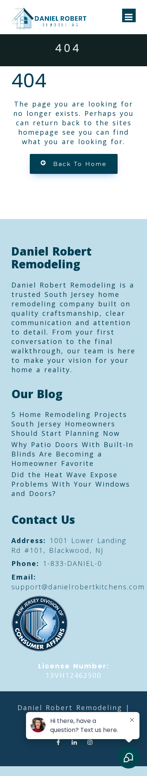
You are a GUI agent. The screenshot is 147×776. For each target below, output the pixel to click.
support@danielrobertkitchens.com (78, 586)
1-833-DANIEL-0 (72, 563)
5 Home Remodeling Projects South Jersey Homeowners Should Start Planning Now (69, 424)
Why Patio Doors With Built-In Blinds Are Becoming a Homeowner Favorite (72, 454)
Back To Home (80, 163)
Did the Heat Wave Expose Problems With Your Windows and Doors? (70, 484)
